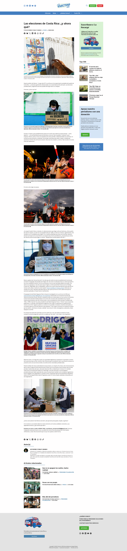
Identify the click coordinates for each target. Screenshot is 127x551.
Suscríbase (91, 48)
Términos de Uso (74, 547)
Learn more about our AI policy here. (91, 146)
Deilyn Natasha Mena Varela (53, 484)
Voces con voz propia (49, 482)
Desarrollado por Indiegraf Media (71, 546)
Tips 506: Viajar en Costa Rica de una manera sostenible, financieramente (95, 89)
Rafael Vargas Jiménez (51, 472)
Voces (45, 30)
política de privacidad (89, 54)
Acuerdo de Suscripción (64, 547)
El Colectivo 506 (60, 546)
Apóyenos (92, 5)
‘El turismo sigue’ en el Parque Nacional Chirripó (96, 97)
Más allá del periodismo (50, 497)
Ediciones (47, 13)
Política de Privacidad (53, 547)
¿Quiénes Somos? (65, 13)
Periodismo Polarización (66, 472)
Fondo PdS (77, 13)
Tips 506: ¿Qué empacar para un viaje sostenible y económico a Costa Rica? (96, 79)
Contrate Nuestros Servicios (88, 523)
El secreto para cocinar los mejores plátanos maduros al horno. (95, 69)
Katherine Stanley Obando (33, 30)
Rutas (54, 13)
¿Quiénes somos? (84, 516)
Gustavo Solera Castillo (52, 499)
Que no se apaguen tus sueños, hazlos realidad (55, 469)
